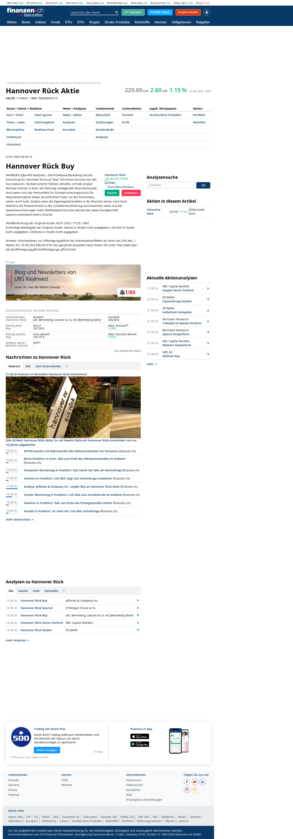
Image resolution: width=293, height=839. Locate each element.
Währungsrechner (149, 821)
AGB (129, 795)
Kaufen (112, 193)
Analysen (69, 122)
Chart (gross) (43, 115)
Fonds (55, 22)
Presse (12, 790)
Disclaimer (133, 790)
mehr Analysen (16, 640)
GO (203, 185)
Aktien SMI (15, 817)
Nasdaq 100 (109, 817)
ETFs (68, 22)
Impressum (133, 780)
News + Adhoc (72, 115)
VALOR (10, 98)
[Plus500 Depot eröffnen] (29, 15)
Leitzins (184, 821)
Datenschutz (134, 785)
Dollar (177, 2)
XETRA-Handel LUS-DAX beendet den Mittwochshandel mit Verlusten (71, 451)
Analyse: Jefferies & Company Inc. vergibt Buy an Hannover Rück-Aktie (72, 486)
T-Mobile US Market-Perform (182, 323)
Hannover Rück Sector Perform (42, 623)
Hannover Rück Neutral (37, 608)
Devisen (160, 22)
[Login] (207, 12)
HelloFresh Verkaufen (177, 312)
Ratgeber (203, 22)
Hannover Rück (115, 175)
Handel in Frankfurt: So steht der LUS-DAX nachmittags (61, 511)
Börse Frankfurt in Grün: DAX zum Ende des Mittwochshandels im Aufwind (74, 459)
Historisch (14, 144)
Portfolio (199, 115)
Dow (48, 2)
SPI (28, 2)
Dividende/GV (105, 130)
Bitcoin (154, 2)
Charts (111, 187)
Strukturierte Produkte (165, 115)
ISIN (34, 98)
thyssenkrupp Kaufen (177, 301)
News (26, 22)
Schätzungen (104, 122)
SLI (36, 817)
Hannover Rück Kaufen (36, 630)
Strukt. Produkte (117, 22)
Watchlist (199, 122)
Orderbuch (14, 137)
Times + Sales (16, 122)
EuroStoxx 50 (70, 817)
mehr (150, 364)
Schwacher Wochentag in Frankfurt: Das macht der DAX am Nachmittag (72, 470)
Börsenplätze (16, 130)
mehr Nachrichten (18, 519)
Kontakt (13, 780)
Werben (67, 785)
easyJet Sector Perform (178, 290)
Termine (127, 115)
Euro (88, 2)
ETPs (80, 22)
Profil (125, 122)
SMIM (45, 817)
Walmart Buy (171, 356)
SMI (9, 2)
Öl (197, 2)
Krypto (94, 22)
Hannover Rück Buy (34, 600)
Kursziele (69, 130)
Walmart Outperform (176, 345)
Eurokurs (32, 821)
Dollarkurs (15, 821)
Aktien (12, 22)
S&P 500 (143, 817)
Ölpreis (170, 821)
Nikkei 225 (127, 817)
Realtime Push (44, 130)
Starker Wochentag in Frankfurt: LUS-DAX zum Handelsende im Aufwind (73, 495)
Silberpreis (49, 821)
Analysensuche (162, 177)
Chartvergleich (44, 122)
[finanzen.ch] (25, 10)
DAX (68, 2)
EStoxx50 (112, 2)
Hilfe (65, 780)
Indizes (40, 22)
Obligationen (181, 22)
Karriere (13, 785)
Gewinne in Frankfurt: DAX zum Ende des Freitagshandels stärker (68, 503)
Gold (133, 2)
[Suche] (117, 12)
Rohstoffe (142, 22)
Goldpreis (167, 817)
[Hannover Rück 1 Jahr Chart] (199, 212)
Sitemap (13, 795)
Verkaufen (131, 193)
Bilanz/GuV (103, 115)
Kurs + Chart (15, 115)
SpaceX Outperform (175, 334)
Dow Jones (90, 817)
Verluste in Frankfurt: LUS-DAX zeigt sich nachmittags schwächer (68, 478)
